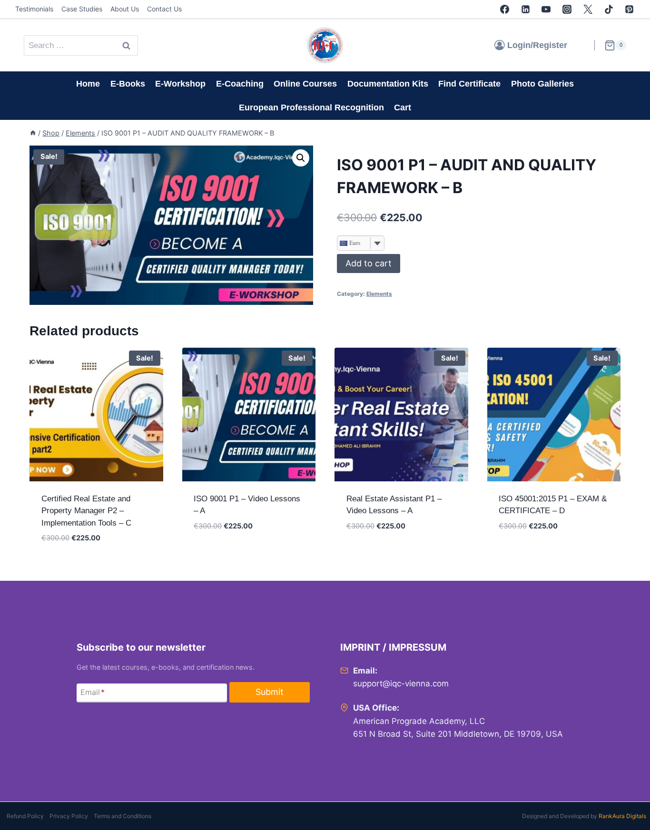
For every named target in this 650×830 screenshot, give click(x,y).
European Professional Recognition (311, 107)
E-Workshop (180, 83)
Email (92, 692)
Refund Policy (25, 816)
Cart (402, 107)
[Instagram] (567, 9)
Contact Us (164, 9)
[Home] (33, 133)
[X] (588, 9)
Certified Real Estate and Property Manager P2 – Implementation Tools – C (86, 510)
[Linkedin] (525, 9)
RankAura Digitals (622, 816)
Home (88, 83)
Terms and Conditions (122, 816)
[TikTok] (609, 9)
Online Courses (305, 83)
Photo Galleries (542, 83)
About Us (124, 9)
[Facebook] (504, 9)
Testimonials (34, 9)
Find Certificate (469, 83)
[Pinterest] (629, 9)
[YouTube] (546, 9)
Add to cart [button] (218, 554)
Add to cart (368, 263)
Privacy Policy (68, 816)
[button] (300, 157)
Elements (379, 293)
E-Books (127, 83)
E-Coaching (240, 83)
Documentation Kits (387, 83)
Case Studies (81, 9)
